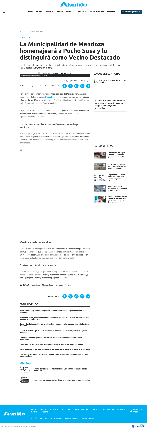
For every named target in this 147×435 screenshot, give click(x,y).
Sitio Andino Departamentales (32, 86)
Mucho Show (108, 410)
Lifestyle (121, 410)
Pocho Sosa (50, 97)
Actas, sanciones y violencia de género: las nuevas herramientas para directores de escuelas (52, 311)
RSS (51, 418)
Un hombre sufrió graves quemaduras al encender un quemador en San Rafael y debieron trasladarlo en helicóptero (54, 318)
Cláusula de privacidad (87, 418)
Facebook (31, 418)
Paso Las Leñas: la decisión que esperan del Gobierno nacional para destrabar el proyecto (55, 349)
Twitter (36, 418)
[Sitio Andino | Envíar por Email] (82, 86)
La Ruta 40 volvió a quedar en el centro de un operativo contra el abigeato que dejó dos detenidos (53, 331)
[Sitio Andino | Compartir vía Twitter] (70, 86)
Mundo (34, 412)
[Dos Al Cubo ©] (138, 427)
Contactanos (58, 418)
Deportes (111, 12)
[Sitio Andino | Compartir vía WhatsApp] (76, 86)
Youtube (41, 418)
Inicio (30, 12)
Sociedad (70, 12)
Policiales (82, 12)
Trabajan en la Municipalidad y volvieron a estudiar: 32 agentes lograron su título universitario (51, 338)
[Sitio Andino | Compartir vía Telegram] (88, 86)
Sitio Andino (24, 31)
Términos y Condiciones (71, 418)
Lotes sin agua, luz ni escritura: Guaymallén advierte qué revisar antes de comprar (52, 344)
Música (68, 285)
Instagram (46, 418)
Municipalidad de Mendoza (52, 285)
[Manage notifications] (142, 425)
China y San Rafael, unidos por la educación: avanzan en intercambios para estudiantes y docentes (54, 325)
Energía (60, 12)
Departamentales (97, 12)
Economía (50, 12)
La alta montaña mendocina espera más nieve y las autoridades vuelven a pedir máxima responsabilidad (54, 355)
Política (39, 12)
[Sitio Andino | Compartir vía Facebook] (64, 86)
